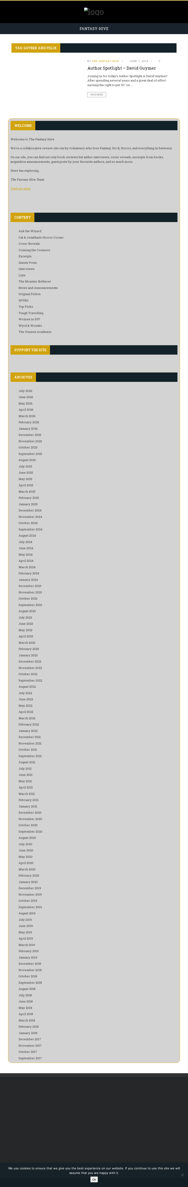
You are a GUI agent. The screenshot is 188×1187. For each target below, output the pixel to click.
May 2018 (25, 1008)
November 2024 (30, 517)
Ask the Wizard (30, 231)
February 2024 (29, 573)
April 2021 (26, 787)
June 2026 (26, 397)
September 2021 (30, 756)
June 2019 (26, 926)
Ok (94, 1179)
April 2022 (26, 712)
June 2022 (26, 699)
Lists (22, 275)
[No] (182, 1175)
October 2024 (28, 523)
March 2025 (27, 491)
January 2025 (28, 504)
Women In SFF (29, 319)
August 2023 (27, 611)
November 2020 (30, 819)
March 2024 (27, 567)
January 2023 (28, 655)
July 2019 (25, 920)
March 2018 (27, 1020)
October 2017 (28, 1052)
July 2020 (25, 844)
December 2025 (30, 435)
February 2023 (29, 649)
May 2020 (26, 857)
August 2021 (27, 762)
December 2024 (30, 510)
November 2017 (30, 1045)
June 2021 (26, 775)
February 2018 (29, 1026)
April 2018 (26, 1014)
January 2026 (28, 428)
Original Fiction (30, 294)
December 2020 (30, 812)
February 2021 (29, 800)
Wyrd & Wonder (30, 325)
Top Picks (26, 306)
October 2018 (28, 976)
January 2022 (28, 731)
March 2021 (27, 794)
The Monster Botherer (35, 281)
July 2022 (25, 693)
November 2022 (30, 668)
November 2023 (30, 592)
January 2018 (28, 1033)
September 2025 (30, 454)
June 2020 (26, 850)
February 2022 (29, 724)
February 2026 (29, 422)
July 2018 (25, 995)
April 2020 (26, 863)
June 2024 (26, 548)
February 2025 (29, 498)
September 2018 (30, 983)
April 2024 (26, 561)
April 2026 (26, 409)
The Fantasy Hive (105, 61)
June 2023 (26, 624)
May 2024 (26, 554)
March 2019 (27, 945)
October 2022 (28, 674)
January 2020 (28, 882)
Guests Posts (28, 263)
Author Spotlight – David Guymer (121, 68)
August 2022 (27, 686)
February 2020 (29, 875)
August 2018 (27, 989)
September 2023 (30, 605)
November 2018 (30, 970)
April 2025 (26, 485)
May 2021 (25, 781)
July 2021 (25, 768)
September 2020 (30, 831)
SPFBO (23, 300)
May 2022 (25, 706)
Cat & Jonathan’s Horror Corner (41, 237)
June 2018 (26, 1001)
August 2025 (27, 460)
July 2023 (25, 617)
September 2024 (30, 529)
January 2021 (28, 806)
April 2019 (26, 938)
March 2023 (27, 643)
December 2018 (30, 964)
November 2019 (30, 894)
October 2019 (28, 901)
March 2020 (27, 869)
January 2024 (28, 580)
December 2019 (30, 888)
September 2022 (30, 680)
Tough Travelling (31, 313)
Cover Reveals (29, 244)
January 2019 (28, 957)
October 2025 (28, 447)
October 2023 (28, 598)
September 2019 (30, 907)
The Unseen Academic (35, 332)
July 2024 (25, 542)
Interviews (27, 269)
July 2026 (25, 391)
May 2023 (25, 630)
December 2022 (30, 661)
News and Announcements (38, 288)
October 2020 (28, 825)
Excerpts (25, 256)
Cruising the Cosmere (34, 250)
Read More (96, 94)
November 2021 (30, 743)
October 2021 (28, 749)
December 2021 (30, 737)
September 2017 (30, 1058)
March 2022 (27, 718)
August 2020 (27, 838)
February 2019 (29, 951)
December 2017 (30, 1039)
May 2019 (25, 932)
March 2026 (27, 416)
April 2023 (26, 636)
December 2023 (30, 586)
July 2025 (25, 466)
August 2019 (27, 913)
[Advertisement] (94, 1118)
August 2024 (27, 535)
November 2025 (30, 441)
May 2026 (26, 403)
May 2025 (25, 479)
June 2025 (26, 472)
